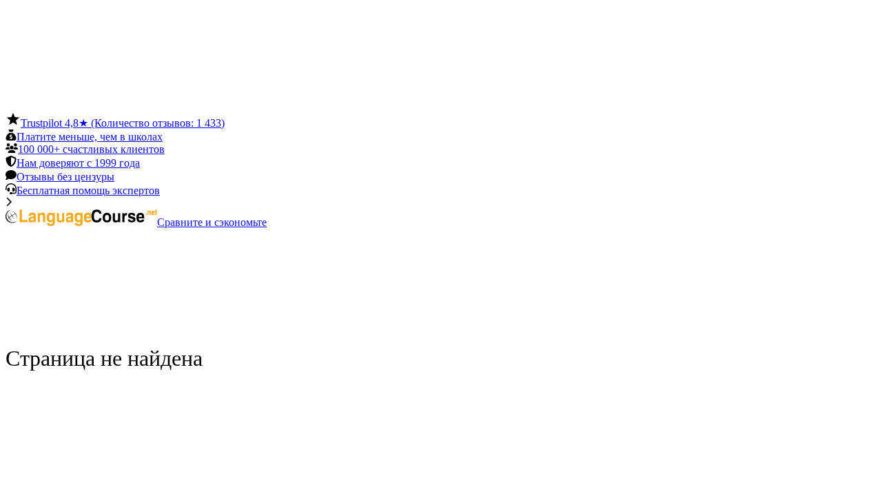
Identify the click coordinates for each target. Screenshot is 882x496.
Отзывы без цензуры (65, 177)
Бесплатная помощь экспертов (88, 190)
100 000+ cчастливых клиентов (91, 149)
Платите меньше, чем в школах (90, 137)
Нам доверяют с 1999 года (78, 163)
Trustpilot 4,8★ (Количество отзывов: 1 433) (123, 123)
